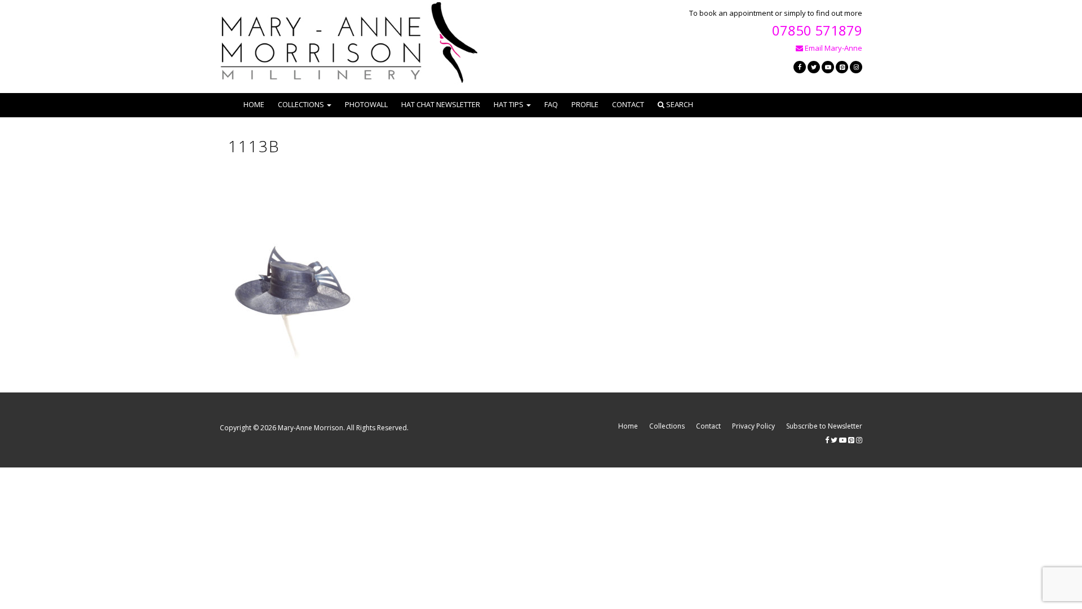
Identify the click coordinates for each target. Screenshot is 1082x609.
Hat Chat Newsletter (440, 104)
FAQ (551, 104)
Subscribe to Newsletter (824, 426)
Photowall (366, 104)
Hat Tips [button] (509, 104)
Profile (584, 104)
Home (253, 104)
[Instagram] (856, 67)
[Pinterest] (842, 67)
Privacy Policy (753, 426)
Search (678, 104)
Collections (667, 426)
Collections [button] (301, 104)
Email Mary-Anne (832, 48)
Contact (628, 104)
